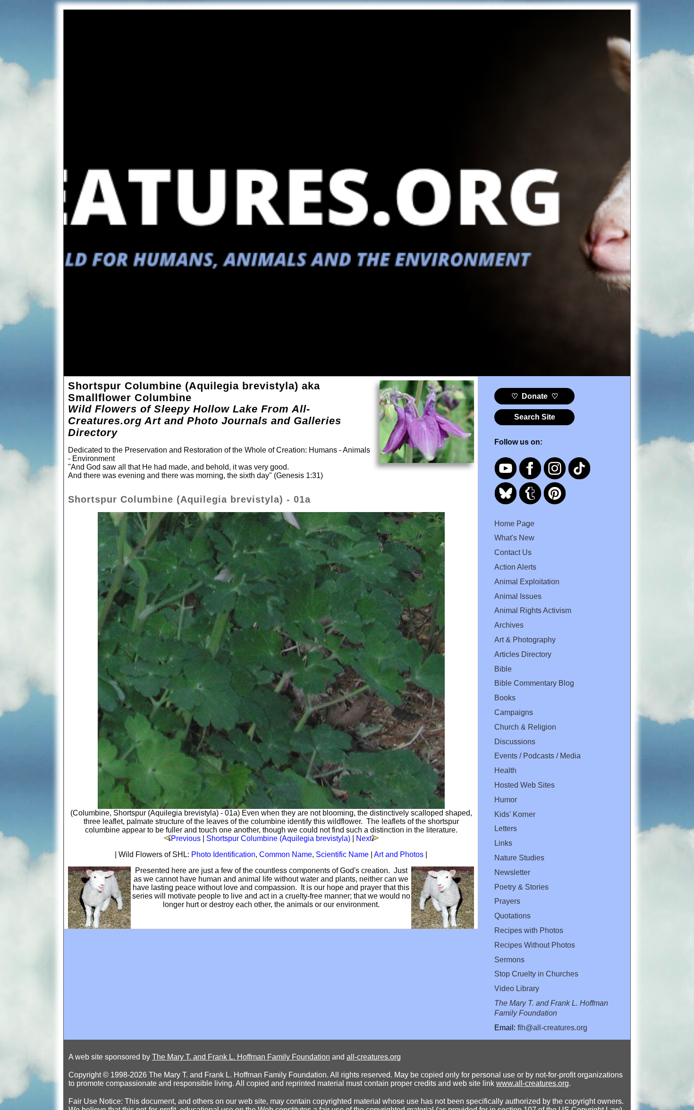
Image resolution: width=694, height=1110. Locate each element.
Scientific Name (342, 854)
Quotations (512, 916)
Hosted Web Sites (524, 785)
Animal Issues (518, 596)
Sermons (509, 960)
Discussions (514, 742)
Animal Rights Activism (532, 610)
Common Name (285, 854)
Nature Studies (519, 858)
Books (505, 698)
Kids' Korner (514, 814)
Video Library (516, 988)
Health (505, 770)
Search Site (534, 417)
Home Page (514, 524)
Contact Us (513, 552)
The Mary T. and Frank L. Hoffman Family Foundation (241, 1057)
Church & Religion (525, 727)
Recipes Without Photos (534, 945)
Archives (509, 625)
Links (503, 843)
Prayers (507, 901)
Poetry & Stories (521, 887)
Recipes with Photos (528, 930)
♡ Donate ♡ (534, 396)
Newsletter (512, 872)
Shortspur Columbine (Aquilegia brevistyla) (278, 838)
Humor (505, 800)
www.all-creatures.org (532, 1083)
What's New (514, 538)
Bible (503, 669)
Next (364, 838)
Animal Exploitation (526, 582)
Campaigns (513, 712)
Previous (186, 838)
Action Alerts (515, 567)
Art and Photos (398, 854)
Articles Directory (522, 654)
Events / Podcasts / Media (537, 756)
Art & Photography (525, 640)
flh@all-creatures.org (552, 1028)
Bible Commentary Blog (534, 683)
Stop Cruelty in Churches (536, 974)
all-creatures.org (374, 1057)
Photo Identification (223, 854)
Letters (505, 828)
